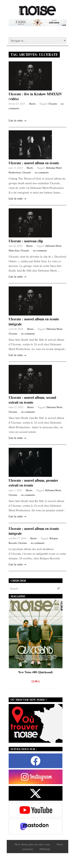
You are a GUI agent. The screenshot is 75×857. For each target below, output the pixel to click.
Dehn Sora (14, 250)
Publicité (45, 849)
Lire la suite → (17, 120)
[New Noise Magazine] (37, 13)
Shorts (32, 103)
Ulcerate (52, 103)
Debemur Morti (54, 246)
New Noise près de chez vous (32, 844)
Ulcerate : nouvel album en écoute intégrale (34, 321)
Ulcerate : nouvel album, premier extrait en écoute (33, 483)
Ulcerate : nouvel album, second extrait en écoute (32, 400)
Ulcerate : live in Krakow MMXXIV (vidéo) (35, 96)
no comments (42, 172)
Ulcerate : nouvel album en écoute (34, 162)
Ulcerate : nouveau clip (26, 240)
